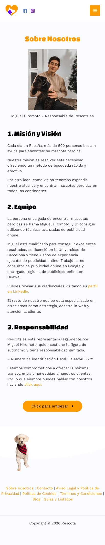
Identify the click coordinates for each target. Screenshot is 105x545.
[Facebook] (25, 11)
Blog (36, 499)
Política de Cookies (39, 493)
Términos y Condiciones (81, 493)
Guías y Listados (58, 499)
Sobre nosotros (19, 488)
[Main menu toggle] (95, 10)
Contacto (45, 488)
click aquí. (33, 384)
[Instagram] (33, 11)
